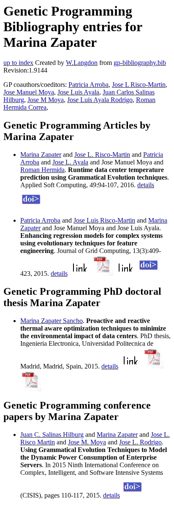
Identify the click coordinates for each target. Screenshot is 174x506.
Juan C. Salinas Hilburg (52, 434)
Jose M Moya (45, 99)
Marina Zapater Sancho (51, 320)
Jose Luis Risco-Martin (104, 220)
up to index (18, 62)
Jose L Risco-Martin (139, 84)
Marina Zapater (40, 154)
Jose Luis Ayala (78, 92)
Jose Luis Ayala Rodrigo (100, 99)
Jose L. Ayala (70, 162)
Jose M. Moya (87, 442)
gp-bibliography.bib (140, 62)
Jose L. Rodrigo (140, 442)
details (145, 184)
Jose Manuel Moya (28, 92)
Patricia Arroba (88, 84)
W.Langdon (82, 62)
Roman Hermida (42, 169)
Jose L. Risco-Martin (102, 154)
